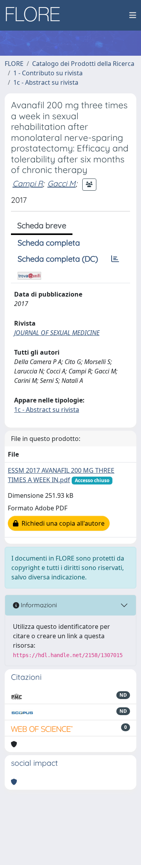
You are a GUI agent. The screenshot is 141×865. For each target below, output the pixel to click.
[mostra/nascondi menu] (132, 15)
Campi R (28, 183)
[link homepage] (36, 15)
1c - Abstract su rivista (45, 82)
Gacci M (61, 183)
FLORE (14, 63)
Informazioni (38, 605)
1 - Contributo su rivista (48, 73)
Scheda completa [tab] (49, 243)
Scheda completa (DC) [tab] (58, 259)
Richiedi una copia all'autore (61, 523)
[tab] (115, 259)
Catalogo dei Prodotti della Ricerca (83, 63)
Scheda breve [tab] (41, 225)
